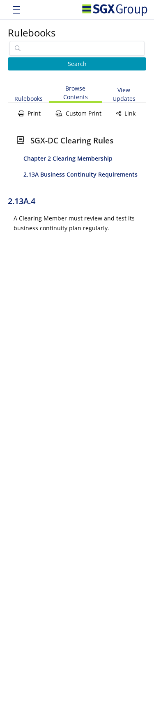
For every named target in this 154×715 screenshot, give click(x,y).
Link (130, 113)
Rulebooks (31, 32)
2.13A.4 (21, 201)
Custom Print (83, 113)
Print (34, 113)
